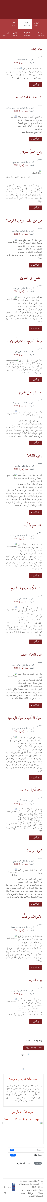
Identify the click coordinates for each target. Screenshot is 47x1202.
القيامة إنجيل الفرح (30, 392)
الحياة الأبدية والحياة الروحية (25, 718)
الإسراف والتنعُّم (32, 917)
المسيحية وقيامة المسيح (29, 97)
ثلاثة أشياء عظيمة (31, 790)
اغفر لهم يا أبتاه (32, 525)
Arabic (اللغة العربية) (34, 1048)
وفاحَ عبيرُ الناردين (31, 151)
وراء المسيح (35, 980)
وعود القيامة (34, 455)
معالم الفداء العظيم (31, 654)
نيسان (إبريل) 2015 (21, 62)
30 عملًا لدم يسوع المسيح (26, 588)
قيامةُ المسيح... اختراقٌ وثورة (24, 341)
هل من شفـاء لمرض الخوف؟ (24, 220)
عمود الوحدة (34, 850)
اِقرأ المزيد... (35, 84)
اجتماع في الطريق (31, 278)
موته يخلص (35, 49)
